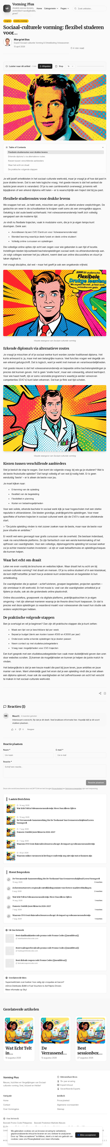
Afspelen (46, 66)
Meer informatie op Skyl (16, 989)
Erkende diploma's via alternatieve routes (26, 156)
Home (39, 8)
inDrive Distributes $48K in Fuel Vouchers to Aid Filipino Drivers (33, 986)
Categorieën (50, 8)
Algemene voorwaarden (68, 1105)
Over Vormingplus (11, 1109)
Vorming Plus (11, 1077)
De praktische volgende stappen (22, 169)
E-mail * (59, 750)
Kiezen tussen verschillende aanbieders (26, 161)
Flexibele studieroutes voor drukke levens (28, 152)
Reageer (30, 729)
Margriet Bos (22, 39)
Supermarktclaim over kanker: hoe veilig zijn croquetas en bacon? (35, 982)
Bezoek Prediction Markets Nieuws (49, 1123)
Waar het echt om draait (18, 165)
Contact (6, 1105)
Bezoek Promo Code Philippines (17, 1123)
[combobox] (70, 66)
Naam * (6, 750)
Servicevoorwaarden (73, 788)
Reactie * (7, 762)
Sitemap (60, 1109)
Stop (61, 66)
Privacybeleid (57, 788)
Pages (64, 8)
